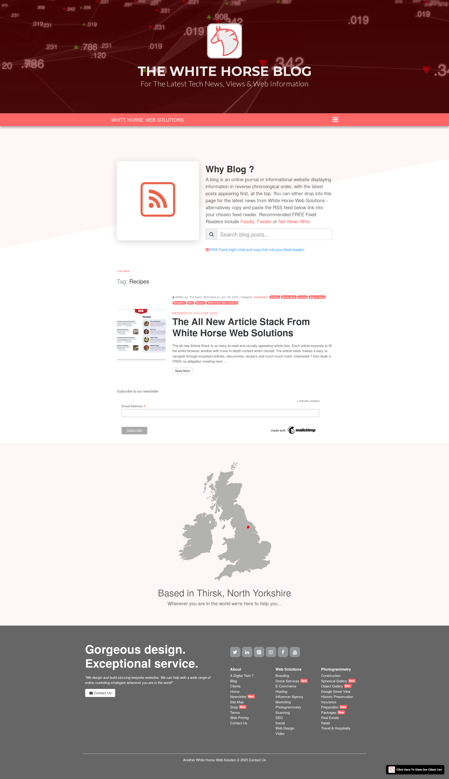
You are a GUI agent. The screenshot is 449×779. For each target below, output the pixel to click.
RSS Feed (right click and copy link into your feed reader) (257, 249)
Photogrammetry (288, 707)
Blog (233, 680)
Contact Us (238, 722)
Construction (330, 675)
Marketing (283, 701)
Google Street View (336, 691)
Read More (182, 370)
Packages (329, 712)
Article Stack (288, 297)
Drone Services (287, 680)
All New (275, 297)
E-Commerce (285, 685)
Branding (282, 675)
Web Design (284, 728)
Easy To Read (317, 297)
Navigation (179, 302)
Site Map (237, 701)
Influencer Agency (289, 696)
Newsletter (260, 297)
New (190, 302)
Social (280, 722)
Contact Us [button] (102, 692)
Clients (235, 685)
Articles (303, 297)
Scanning (282, 712)
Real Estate (330, 717)
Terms (235, 712)
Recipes (200, 302)
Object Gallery (332, 685)
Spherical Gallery (334, 680)
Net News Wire (294, 221)
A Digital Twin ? (241, 675)
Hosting (281, 691)
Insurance (328, 701)
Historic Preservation (337, 696)
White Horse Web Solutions (222, 302)
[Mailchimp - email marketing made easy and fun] (293, 430)
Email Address (133, 406)
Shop (234, 707)
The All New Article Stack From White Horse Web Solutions (241, 327)
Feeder (264, 221)
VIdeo (279, 733)
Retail (325, 722)
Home (234, 691)
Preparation (330, 707)
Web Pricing (239, 717)
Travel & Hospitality (336, 728)
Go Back (124, 271)
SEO (279, 717)
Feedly (247, 221)
